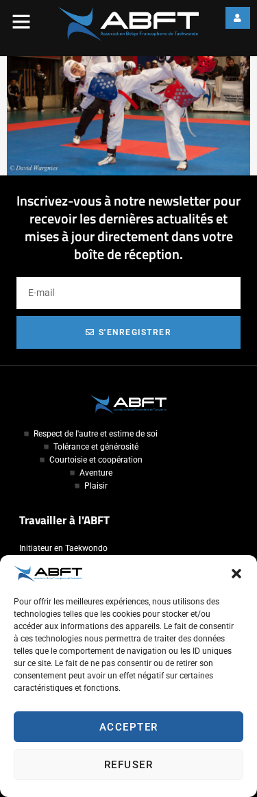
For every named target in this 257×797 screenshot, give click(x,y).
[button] (236, 573)
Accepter (128, 727)
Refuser (129, 765)
